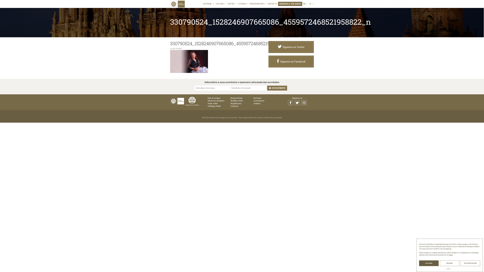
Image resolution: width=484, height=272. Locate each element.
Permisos (257, 98)
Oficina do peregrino (216, 101)
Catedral (208, 4)
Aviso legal (243, 118)
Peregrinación (257, 4)
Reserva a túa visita (290, 4)
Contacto (272, 4)
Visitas (231, 4)
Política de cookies (256, 118)
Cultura (220, 4)
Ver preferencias (470, 263)
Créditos (257, 103)
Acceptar (428, 263)
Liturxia (242, 4)
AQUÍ (451, 255)
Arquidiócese (236, 103)
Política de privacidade (273, 118)
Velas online (213, 103)
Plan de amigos (214, 98)
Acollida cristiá (237, 101)
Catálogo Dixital (214, 106)
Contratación (258, 101)
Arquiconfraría (236, 98)
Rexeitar (449, 263)
